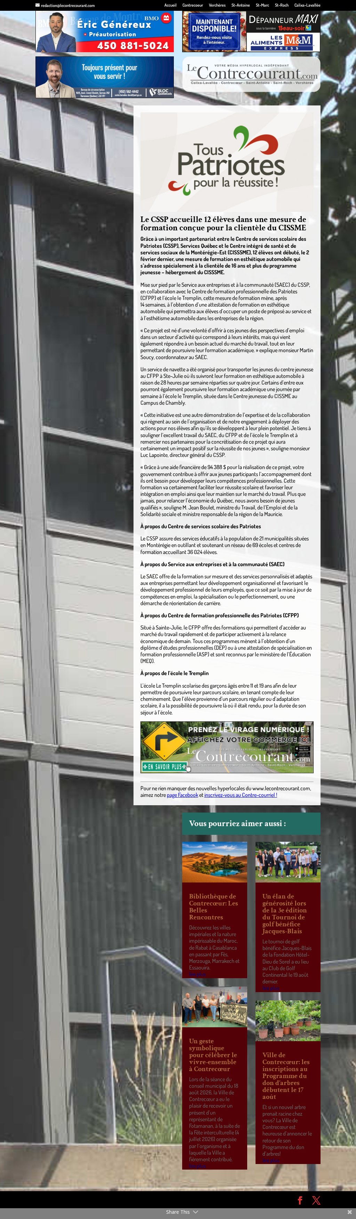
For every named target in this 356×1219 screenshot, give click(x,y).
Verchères (217, 5)
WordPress (136, 1199)
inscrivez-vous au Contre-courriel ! (240, 794)
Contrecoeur (193, 5)
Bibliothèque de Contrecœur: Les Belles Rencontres (213, 907)
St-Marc (262, 5)
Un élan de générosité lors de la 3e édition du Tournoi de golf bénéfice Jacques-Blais (284, 914)
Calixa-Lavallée (307, 5)
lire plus (197, 974)
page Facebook (182, 794)
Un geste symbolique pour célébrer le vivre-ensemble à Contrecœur (213, 1055)
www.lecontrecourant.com (281, 788)
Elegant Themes (75, 1199)
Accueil (170, 5)
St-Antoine (241, 5)
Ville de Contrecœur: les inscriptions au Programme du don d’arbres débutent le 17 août (286, 1076)
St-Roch (282, 5)
